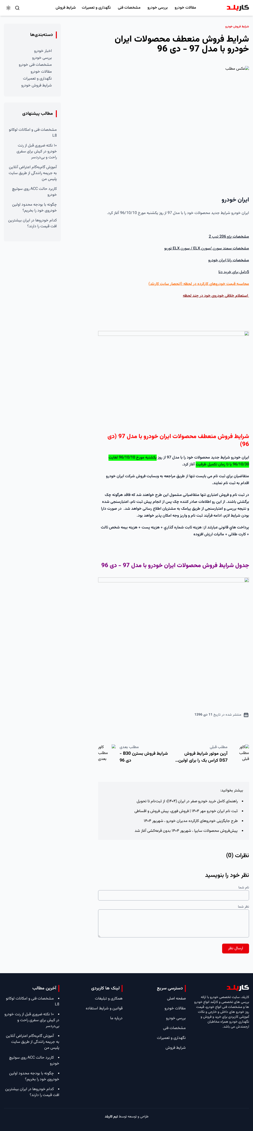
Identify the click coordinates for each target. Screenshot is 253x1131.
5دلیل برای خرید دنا (233, 272)
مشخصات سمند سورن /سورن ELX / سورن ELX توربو (206, 249)
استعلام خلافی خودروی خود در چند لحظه (216, 296)
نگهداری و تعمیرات (96, 8)
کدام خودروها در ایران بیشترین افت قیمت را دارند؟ (32, 223)
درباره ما (116, 1018)
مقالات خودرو (185, 8)
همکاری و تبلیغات (109, 999)
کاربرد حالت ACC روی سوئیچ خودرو (34, 192)
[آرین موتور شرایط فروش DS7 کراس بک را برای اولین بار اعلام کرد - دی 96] (240, 755)
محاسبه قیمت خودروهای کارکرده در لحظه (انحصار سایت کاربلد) (198, 284)
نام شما (243, 887)
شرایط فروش (66, 8)
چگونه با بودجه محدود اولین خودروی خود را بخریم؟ (34, 208)
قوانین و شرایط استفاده (104, 1008)
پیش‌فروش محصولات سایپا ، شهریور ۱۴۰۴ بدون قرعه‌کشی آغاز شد (186, 831)
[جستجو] (17, 7)
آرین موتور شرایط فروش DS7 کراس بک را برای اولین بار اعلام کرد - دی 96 (203, 760)
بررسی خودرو (158, 8)
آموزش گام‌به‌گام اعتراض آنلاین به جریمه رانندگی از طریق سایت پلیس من (33, 173)
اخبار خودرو (43, 51)
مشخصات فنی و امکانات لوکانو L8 (33, 133)
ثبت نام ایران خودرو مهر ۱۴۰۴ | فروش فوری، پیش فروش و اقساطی (186, 811)
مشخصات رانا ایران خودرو (228, 260)
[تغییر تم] (8, 7)
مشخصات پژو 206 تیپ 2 (229, 237)
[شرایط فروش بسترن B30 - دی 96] (107, 755)
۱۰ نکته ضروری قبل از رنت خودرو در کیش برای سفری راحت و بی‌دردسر (37, 152)
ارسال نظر (235, 948)
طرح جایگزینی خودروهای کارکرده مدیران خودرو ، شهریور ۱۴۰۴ (191, 821)
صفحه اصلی (176, 999)
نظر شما (243, 906)
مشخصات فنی (129, 8)
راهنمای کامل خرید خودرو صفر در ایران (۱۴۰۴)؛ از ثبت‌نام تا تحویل (187, 801)
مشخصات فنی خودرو (35, 65)
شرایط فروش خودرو (36, 85)
